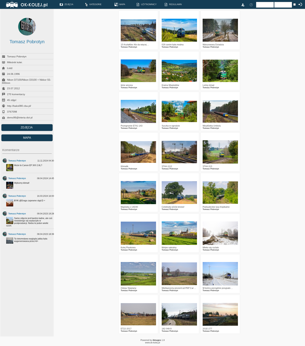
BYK (16, 200)
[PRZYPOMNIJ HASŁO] (251, 5)
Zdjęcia (27, 127)
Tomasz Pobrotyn (17, 161)
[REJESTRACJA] (242, 5)
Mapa (27, 137)
